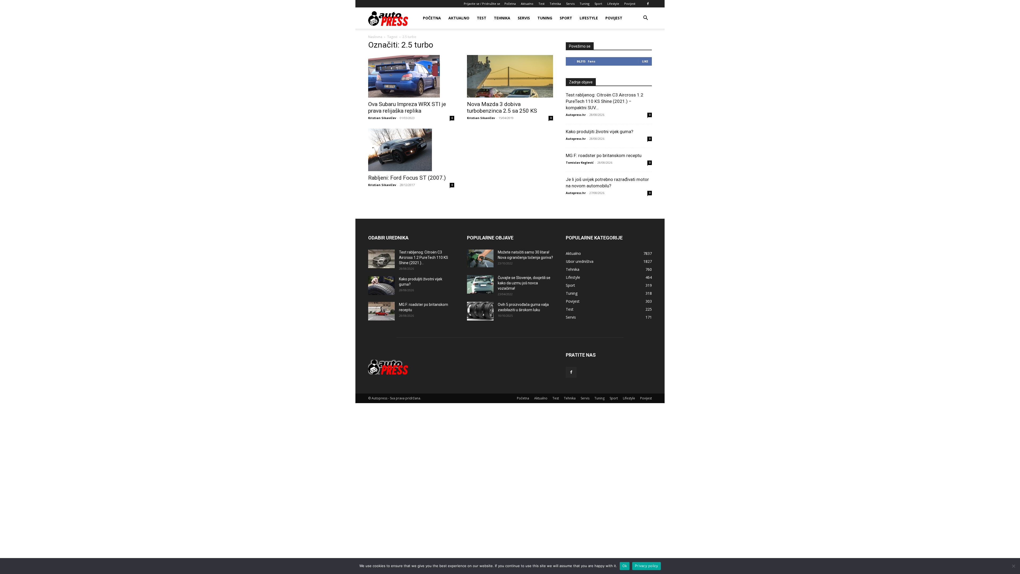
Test (541, 4)
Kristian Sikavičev (382, 118)
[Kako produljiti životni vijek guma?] (381, 285)
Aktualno (527, 4)
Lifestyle (613, 4)
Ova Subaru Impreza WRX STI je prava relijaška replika (407, 107)
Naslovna (375, 37)
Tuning (584, 4)
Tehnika (555, 4)
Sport (598, 4)
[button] (645, 18)
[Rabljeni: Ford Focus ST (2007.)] (411, 150)
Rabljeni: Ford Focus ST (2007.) (407, 178)
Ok (624, 566)
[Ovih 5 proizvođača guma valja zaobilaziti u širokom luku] (480, 311)
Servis (570, 4)
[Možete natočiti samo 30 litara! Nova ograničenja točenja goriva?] (480, 258)
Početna (510, 4)
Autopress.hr (576, 115)
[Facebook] (648, 3)
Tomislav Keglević (580, 162)
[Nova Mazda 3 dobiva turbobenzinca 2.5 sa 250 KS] (510, 76)
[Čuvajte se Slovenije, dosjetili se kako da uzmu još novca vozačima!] (480, 284)
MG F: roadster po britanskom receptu (603, 155)
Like (645, 61)
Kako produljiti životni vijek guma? (599, 131)
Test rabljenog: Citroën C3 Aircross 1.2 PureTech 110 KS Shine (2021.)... (423, 257)
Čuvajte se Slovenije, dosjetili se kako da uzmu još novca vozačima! (524, 283)
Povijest (629, 4)
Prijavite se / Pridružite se (482, 4)
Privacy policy (646, 566)
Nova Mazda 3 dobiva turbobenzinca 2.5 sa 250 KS (502, 107)
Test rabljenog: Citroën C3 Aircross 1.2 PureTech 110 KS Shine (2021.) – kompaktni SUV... (604, 101)
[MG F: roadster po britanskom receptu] (381, 311)
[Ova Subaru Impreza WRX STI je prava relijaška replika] (411, 76)
